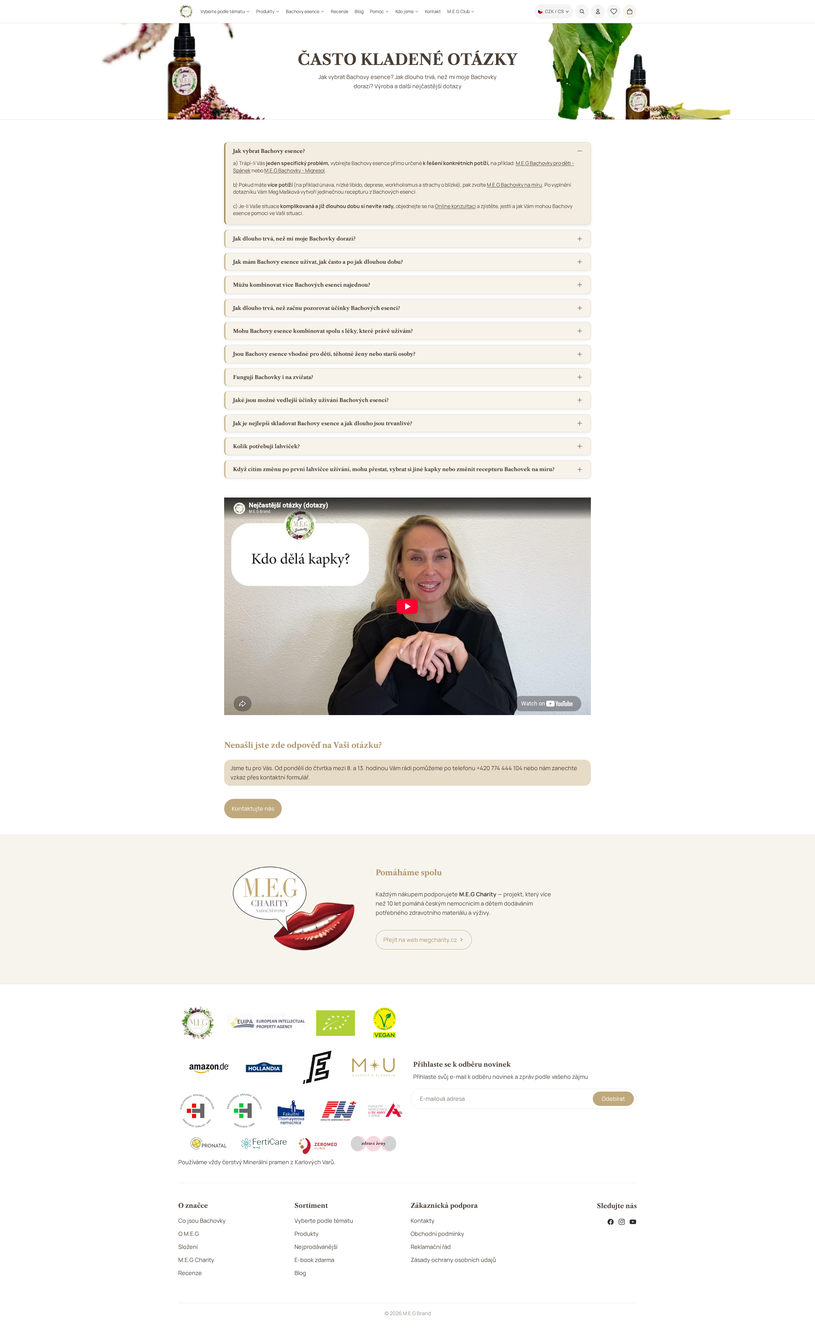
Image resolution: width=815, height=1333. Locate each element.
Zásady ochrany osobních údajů (453, 1260)
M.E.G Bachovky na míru (514, 184)
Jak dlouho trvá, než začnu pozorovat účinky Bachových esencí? (316, 308)
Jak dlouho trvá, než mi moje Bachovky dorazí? (294, 238)
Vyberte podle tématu (323, 1220)
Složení (188, 1247)
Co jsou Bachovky (202, 1220)
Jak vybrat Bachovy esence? (269, 151)
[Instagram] (622, 1222)
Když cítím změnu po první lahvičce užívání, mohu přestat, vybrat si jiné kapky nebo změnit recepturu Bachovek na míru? (394, 469)
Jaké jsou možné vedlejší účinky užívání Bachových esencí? (311, 400)
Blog (300, 1273)
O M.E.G (188, 1233)
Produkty (306, 1233)
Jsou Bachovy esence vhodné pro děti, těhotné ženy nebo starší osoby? (324, 354)
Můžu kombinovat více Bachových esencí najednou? (301, 285)
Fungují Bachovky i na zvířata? (273, 377)
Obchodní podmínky (437, 1233)
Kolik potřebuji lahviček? (266, 446)
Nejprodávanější (315, 1247)
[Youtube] (633, 1222)
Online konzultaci (455, 206)
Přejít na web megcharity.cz (420, 939)
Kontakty (423, 1220)
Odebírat (613, 1099)
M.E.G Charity (196, 1260)
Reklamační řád (431, 1247)
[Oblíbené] (614, 11)
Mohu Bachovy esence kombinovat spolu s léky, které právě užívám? (323, 331)
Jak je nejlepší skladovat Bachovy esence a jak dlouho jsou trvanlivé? (322, 423)
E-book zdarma (314, 1260)
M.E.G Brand (417, 1313)
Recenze (190, 1273)
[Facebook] (610, 1222)
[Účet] (598, 11)
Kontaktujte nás (253, 808)
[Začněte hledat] (582, 11)
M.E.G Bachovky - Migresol (294, 170)
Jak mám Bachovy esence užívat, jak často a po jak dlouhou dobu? (318, 262)
